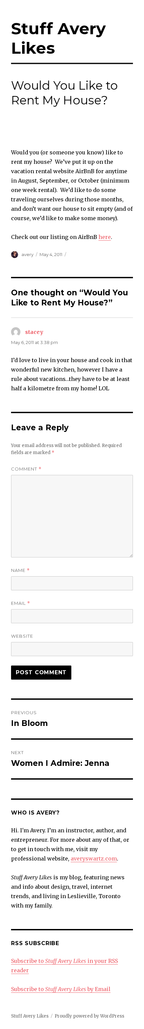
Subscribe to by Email (61, 989)
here (104, 237)
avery (27, 254)
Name (20, 570)
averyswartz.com (94, 858)
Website (22, 636)
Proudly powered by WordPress (89, 1016)
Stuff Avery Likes (30, 1016)
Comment (26, 469)
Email (20, 603)
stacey (34, 332)
